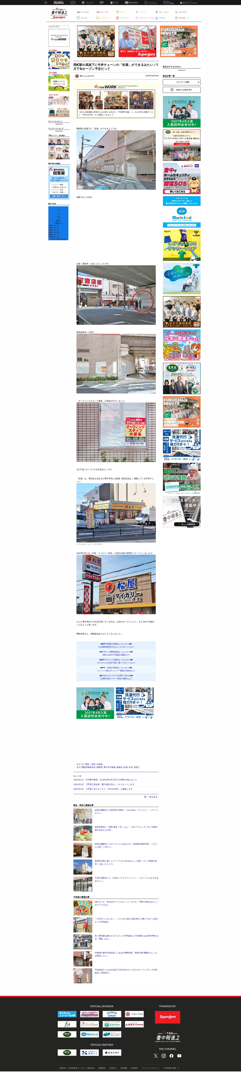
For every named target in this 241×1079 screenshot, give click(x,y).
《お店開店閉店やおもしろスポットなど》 (116, 647)
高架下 (137, 767)
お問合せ (112, 1068)
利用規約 (134, 1068)
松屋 (126, 767)
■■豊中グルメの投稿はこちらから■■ (116, 660)
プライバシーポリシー (150, 1068)
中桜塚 (100, 764)
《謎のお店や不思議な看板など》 (116, 655)
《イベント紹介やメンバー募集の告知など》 (116, 671)
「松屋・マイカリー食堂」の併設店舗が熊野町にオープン (116, 553)
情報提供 (102, 1068)
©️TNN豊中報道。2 (171, 1068)
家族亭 (120, 767)
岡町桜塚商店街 (88, 767)
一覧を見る (152, 797)
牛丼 (131, 767)
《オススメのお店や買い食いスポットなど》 (116, 663)
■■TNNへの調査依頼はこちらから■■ (116, 652)
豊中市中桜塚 (110, 767)
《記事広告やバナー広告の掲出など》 (116, 679)
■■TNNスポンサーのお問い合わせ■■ (116, 676)
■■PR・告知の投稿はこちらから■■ (116, 668)
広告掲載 (123, 1068)
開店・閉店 (90, 764)
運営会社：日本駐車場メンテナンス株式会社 (77, 1068)
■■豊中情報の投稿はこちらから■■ (116, 644)
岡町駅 (100, 767)
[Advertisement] (95, 737)
